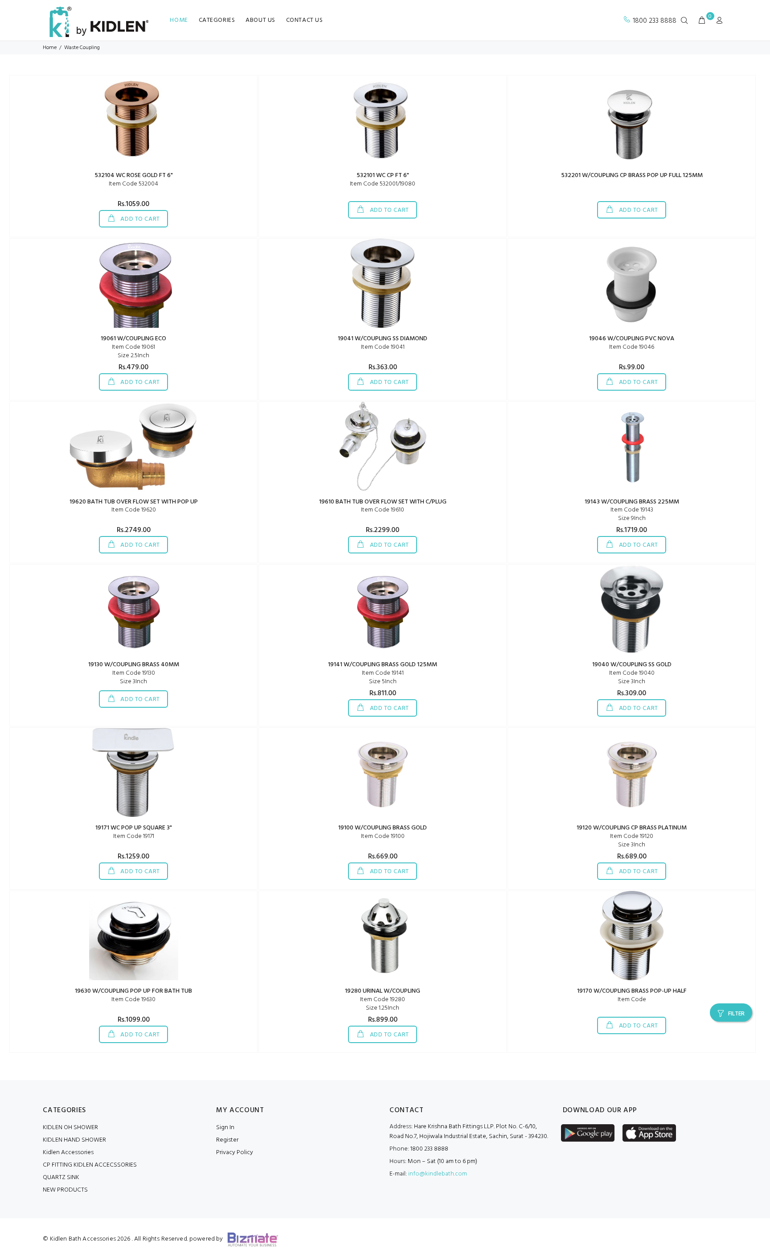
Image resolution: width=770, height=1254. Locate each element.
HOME (179, 20)
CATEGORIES (217, 20)
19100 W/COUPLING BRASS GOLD (382, 828)
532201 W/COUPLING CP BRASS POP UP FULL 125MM (632, 175)
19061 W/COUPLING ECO (133, 339)
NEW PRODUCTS (65, 1190)
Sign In (225, 1127)
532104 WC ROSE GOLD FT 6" (133, 175)
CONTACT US (304, 20)
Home (50, 47)
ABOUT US (260, 20)
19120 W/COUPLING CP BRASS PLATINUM (632, 828)
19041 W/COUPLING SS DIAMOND (382, 339)
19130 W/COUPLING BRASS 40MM (133, 665)
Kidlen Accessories (68, 1152)
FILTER (736, 1014)
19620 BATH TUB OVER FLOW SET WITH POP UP (134, 502)
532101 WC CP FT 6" (382, 175)
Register (227, 1140)
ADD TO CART (139, 219)
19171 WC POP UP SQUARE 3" (133, 828)
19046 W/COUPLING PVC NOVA (631, 339)
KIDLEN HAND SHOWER (74, 1140)
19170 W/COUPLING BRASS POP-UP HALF (632, 991)
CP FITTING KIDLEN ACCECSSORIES (90, 1165)
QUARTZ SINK (61, 1177)
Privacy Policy (234, 1152)
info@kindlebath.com (437, 1174)
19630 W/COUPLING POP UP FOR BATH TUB (133, 991)
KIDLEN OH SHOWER (70, 1127)
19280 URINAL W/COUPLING (382, 991)
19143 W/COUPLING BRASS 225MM (632, 502)
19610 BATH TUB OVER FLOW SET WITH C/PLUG (382, 502)
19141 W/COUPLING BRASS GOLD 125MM (382, 665)
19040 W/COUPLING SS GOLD (632, 665)
